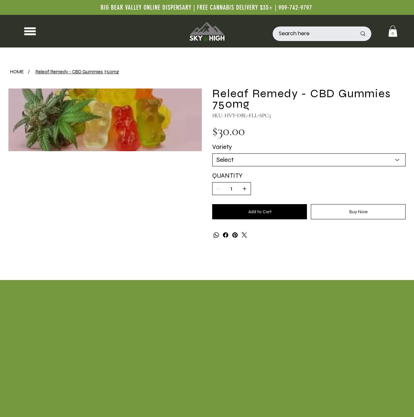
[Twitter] (244, 235)
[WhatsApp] (216, 235)
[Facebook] (226, 235)
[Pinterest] (235, 235)
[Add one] (244, 188)
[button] (393, 31)
